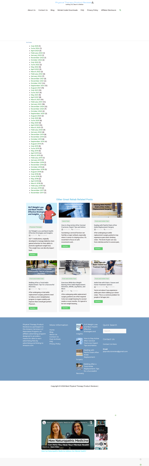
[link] (44, 422)
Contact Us (43, 10)
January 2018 (36, 188)
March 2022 (35, 72)
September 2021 (37, 86)
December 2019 (37, 134)
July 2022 (34, 62)
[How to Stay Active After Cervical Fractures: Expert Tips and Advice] (74, 210)
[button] (120, 10)
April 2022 (35, 69)
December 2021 (37, 79)
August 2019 (36, 144)
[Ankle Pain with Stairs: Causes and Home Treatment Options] (106, 267)
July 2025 (34, 46)
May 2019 (34, 151)
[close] (140, 459)
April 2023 (35, 51)
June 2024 (35, 48)
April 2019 (35, 153)
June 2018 (35, 176)
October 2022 (36, 60)
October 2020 (36, 111)
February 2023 (37, 53)
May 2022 (35, 67)
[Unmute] (98, 426)
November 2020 (37, 109)
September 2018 (37, 169)
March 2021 (35, 100)
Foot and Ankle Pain (102, 221)
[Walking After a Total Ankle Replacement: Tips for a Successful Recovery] (41, 267)
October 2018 (36, 167)
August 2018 (36, 172)
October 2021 (36, 83)
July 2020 (35, 118)
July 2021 (34, 90)
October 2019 (36, 139)
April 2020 (35, 125)
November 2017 (37, 193)
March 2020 (36, 127)
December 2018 (37, 162)
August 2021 (36, 88)
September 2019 (37, 141)
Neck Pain (65, 221)
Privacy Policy (92, 10)
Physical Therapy (36, 227)
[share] (91, 421)
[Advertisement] (74, 26)
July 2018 (34, 174)
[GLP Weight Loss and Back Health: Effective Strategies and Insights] (41, 213)
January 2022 (36, 76)
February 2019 (37, 158)
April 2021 (35, 97)
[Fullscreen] (106, 426)
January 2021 (36, 104)
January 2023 (36, 55)
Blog (52, 10)
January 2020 (36, 132)
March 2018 (35, 183)
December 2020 (37, 107)
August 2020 (36, 116)
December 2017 (37, 190)
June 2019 (35, 148)
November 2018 (37, 165)
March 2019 (35, 155)
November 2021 (37, 81)
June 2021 (35, 93)
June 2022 (35, 65)
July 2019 (34, 146)
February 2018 (37, 186)
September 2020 (38, 113)
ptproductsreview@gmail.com (115, 351)
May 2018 (34, 179)
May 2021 (34, 95)
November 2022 (37, 58)
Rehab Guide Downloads (68, 10)
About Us (31, 10)
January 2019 (36, 160)
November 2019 (37, 137)
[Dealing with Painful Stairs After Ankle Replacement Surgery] (106, 210)
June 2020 (35, 120)
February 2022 (37, 74)
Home (51, 330)
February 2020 (37, 130)
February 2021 (36, 102)
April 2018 (35, 181)
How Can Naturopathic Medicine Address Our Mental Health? (68, 422)
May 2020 (35, 123)
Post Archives (54, 339)
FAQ (82, 10)
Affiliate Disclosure (108, 10)
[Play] (96, 426)
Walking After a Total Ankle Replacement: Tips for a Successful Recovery (41, 285)
